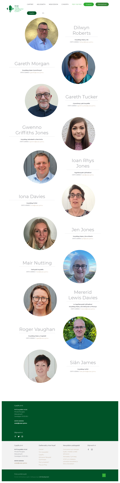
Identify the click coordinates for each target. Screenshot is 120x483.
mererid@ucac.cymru (88, 309)
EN (43, 13)
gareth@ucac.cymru (37, 72)
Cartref (41, 449)
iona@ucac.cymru (37, 205)
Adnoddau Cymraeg (69, 456)
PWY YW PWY (77, 4)
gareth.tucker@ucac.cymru (86, 106)
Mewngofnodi (102, 4)
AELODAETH (41, 4)
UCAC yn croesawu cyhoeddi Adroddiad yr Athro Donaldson (70, 461)
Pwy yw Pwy (43, 465)
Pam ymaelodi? (44, 462)
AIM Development (44, 477)
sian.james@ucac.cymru (88, 371)
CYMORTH (65, 4)
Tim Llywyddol (43, 452)
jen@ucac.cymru (87, 238)
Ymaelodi (89, 4)
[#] (104, 475)
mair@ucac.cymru (42, 272)
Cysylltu (31, 13)
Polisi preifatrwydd (20, 474)
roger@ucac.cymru (42, 338)
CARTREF (30, 4)
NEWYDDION (53, 4)
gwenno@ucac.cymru (37, 141)
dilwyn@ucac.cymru (86, 42)
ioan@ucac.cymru (88, 175)
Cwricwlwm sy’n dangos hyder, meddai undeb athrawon (71, 452)
